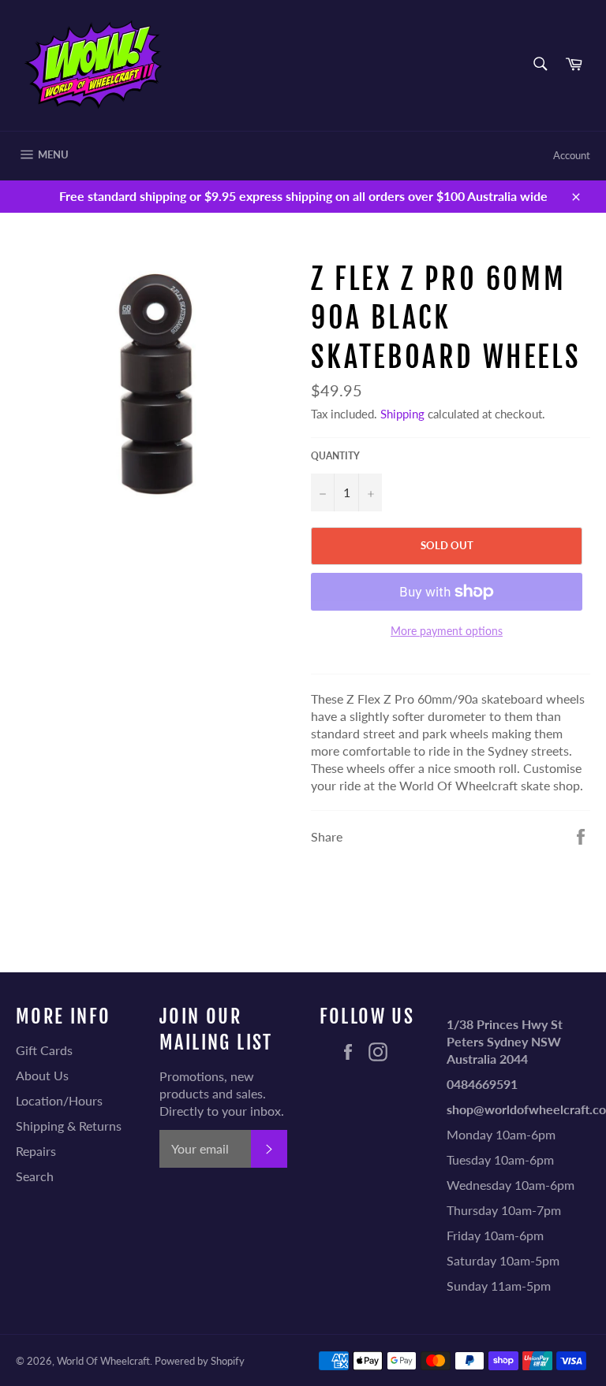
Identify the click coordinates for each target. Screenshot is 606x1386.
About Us (42, 1075)
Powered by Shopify (200, 1360)
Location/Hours (59, 1100)
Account (571, 155)
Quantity (335, 456)
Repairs (36, 1150)
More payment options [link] (447, 630)
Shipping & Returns (69, 1125)
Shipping (402, 414)
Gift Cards (44, 1049)
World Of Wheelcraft (103, 1360)
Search (35, 1176)
